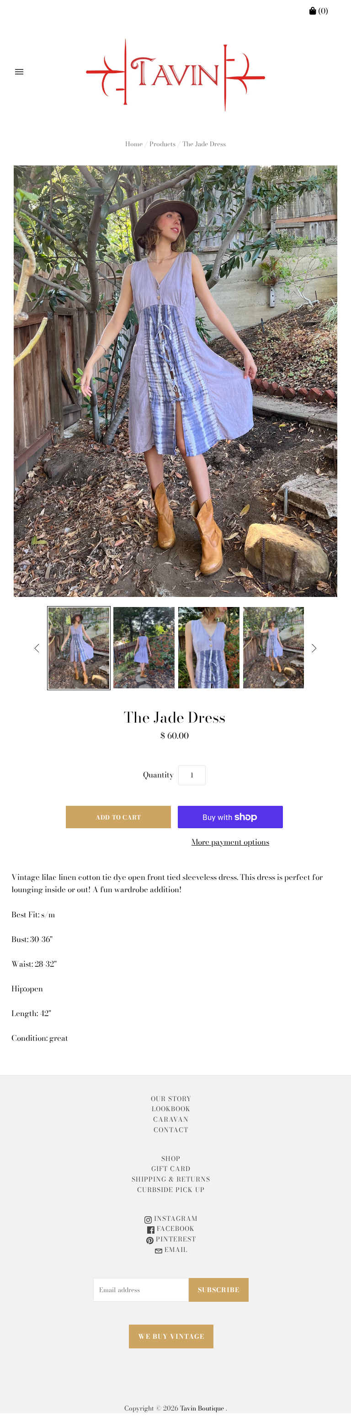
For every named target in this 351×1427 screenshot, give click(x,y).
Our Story (171, 1099)
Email (174, 1250)
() (322, 11)
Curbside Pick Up (171, 1190)
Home (134, 144)
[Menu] (19, 72)
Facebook (174, 1229)
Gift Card (171, 1169)
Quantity (158, 775)
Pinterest (175, 1239)
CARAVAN (171, 1119)
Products (162, 144)
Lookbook (171, 1109)
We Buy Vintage (171, 1336)
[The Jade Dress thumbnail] (79, 648)
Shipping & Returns (171, 1179)
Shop (171, 1159)
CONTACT (171, 1130)
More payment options (230, 842)
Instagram (174, 1219)
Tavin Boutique (202, 1408)
